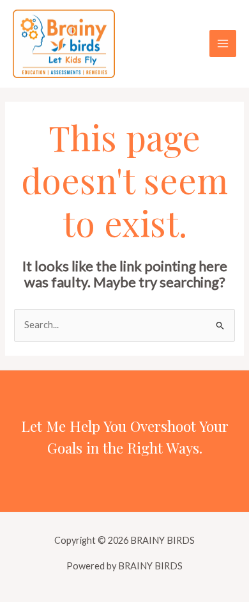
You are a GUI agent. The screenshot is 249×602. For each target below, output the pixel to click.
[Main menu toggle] (222, 43)
